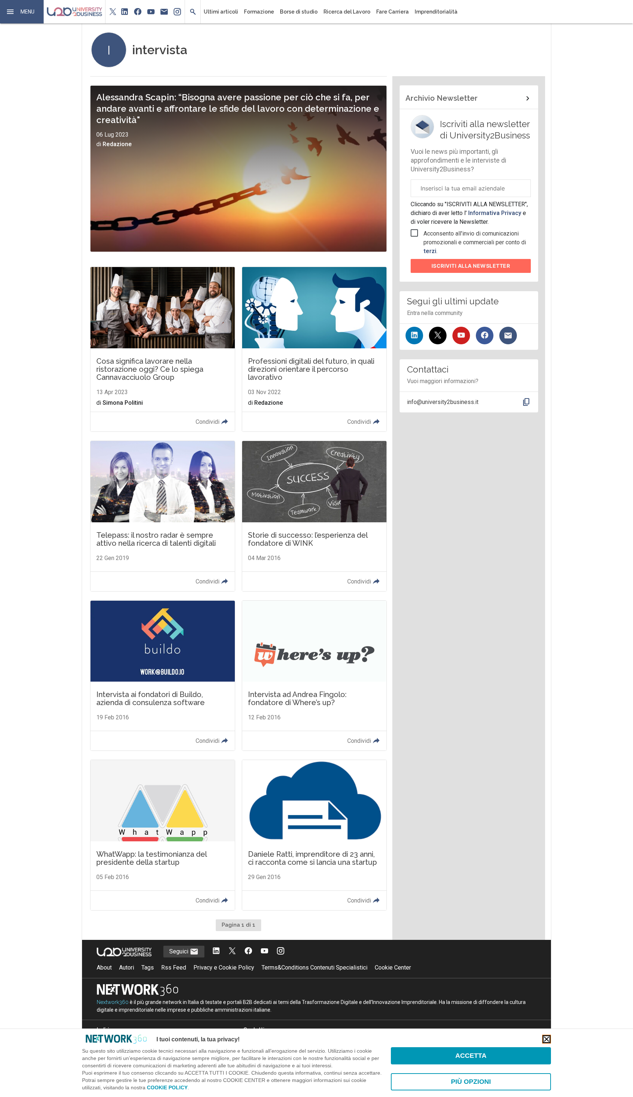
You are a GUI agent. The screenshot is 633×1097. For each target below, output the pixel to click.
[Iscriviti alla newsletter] (508, 335)
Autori (126, 967)
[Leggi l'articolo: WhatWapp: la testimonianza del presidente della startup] (162, 835)
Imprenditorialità (436, 12)
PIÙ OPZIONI (471, 1081)
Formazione (259, 12)
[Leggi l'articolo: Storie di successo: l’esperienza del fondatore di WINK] (314, 516)
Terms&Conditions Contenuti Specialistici (314, 967)
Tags (147, 967)
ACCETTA (470, 1055)
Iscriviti (471, 266)
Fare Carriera (392, 12)
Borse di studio (299, 12)
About (104, 967)
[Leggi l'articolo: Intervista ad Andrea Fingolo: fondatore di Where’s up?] (314, 676)
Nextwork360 (113, 1002)
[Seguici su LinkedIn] (414, 335)
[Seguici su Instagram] (280, 951)
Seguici (179, 951)
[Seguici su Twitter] (438, 335)
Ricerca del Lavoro (346, 12)
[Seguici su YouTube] (461, 335)
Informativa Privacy (495, 213)
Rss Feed (173, 967)
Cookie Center (393, 967)
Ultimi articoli (221, 12)
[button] (22, 11)
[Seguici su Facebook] (484, 335)
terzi (429, 251)
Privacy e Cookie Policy (223, 967)
